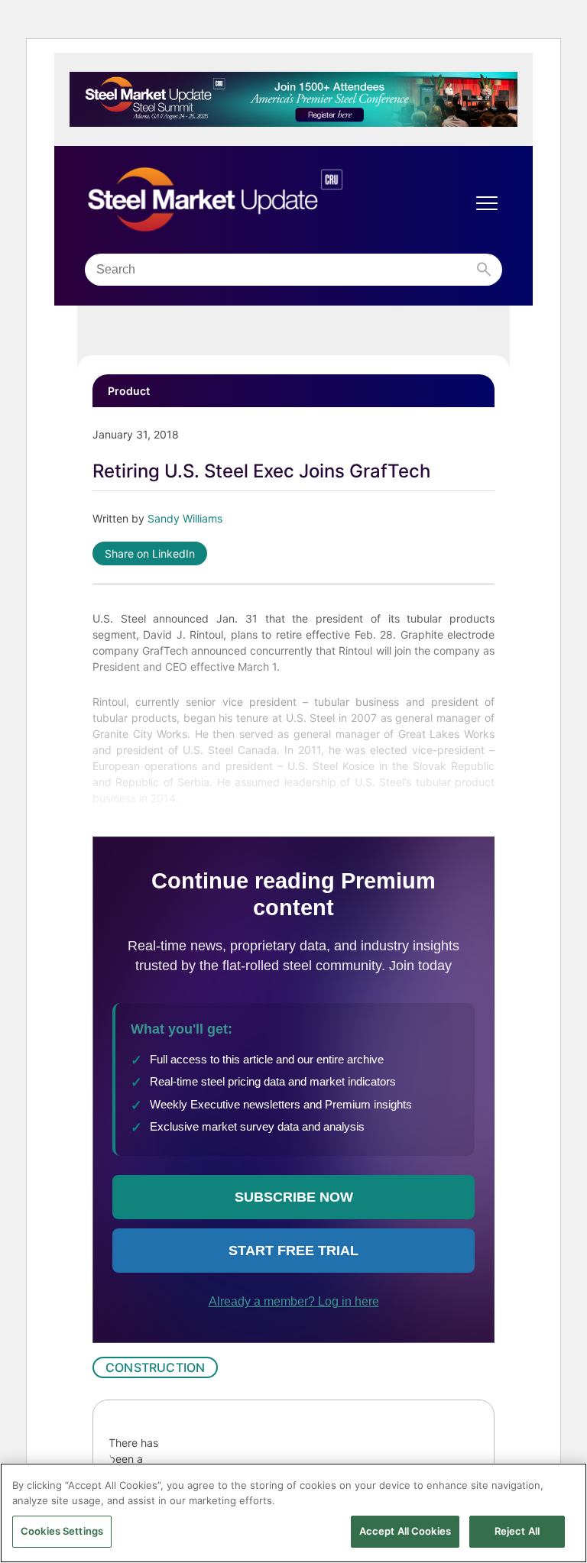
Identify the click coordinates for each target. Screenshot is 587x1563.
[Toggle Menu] (487, 203)
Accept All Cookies (405, 1531)
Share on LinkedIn (150, 553)
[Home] (247, 200)
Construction (155, 1367)
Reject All (517, 1531)
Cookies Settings (62, 1531)
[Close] (562, 1487)
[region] (293, 1513)
